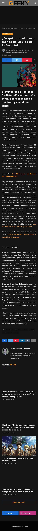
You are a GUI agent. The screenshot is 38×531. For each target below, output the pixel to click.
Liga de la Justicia (21, 330)
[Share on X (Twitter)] (17, 60)
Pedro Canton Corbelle (15, 50)
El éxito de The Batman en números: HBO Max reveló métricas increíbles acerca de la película (18, 427)
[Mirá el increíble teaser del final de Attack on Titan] (19, 446)
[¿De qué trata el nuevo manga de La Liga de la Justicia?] (19, 75)
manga (32, 330)
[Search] (35, 3)
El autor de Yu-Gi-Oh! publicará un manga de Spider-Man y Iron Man (17, 490)
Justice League (8, 330)
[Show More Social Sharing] (34, 60)
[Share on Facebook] (7, 60)
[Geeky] (19, 3)
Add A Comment (19, 502)
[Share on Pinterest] (27, 60)
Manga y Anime (7, 34)
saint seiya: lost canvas (10, 333)
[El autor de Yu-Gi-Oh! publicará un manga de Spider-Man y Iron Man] (19, 477)
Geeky (25, 526)
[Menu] (3, 3)
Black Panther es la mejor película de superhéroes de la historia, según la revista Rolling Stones (19, 394)
